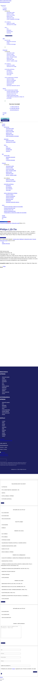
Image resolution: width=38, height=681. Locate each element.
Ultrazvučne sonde (3, 240)
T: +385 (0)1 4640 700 (14, 106)
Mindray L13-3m (12, 325)
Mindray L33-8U (12, 362)
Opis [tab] (3, 242)
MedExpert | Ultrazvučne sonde (13, 223)
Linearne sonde (16, 239)
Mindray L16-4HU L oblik (16, 297)
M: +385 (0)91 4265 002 (14, 108)
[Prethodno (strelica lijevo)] (0, 680)
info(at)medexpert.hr (4, 445)
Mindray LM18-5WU (14, 343)
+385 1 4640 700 (3, 443)
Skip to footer (8, 0)
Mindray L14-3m (12, 334)
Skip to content (3, 0)
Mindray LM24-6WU (14, 352)
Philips (4, 266)
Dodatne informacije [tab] (6, 243)
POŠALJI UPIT (3, 237)
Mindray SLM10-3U (14, 278)
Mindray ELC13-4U (13, 306)
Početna (1, 223)
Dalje (3, 601)
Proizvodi (5, 223)
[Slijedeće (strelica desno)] (1, 680)
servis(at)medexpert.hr (14, 109)
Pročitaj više (6, 282)
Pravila (13, 668)
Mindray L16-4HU (13, 288)
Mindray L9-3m (11, 315)
